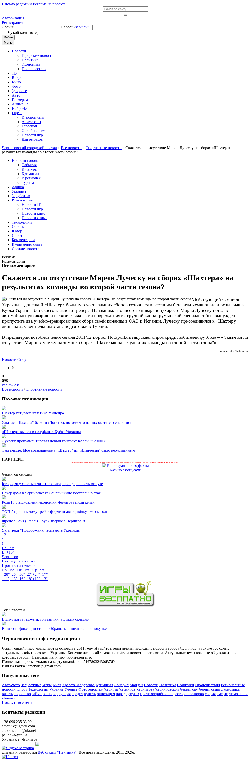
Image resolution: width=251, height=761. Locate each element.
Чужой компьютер (23, 32)
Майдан (136, 685)
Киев (57, 685)
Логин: (8, 27)
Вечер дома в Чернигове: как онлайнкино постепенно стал (51, 493)
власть (7, 694)
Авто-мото (11, 685)
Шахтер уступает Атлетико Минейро (33, 413)
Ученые (70, 689)
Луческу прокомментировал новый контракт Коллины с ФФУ (54, 441)
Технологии (38, 689)
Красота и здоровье (78, 685)
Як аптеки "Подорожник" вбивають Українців (41, 530)
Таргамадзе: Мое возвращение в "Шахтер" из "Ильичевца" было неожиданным (68, 450)
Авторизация (13, 18)
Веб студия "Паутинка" (57, 752)
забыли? (82, 27)
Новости (9, 359)
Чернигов (127, 689)
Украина (56, 689)
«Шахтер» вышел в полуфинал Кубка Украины (41, 432)
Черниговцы (209, 689)
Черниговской (167, 689)
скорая (210, 694)
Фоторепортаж (90, 689)
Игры (47, 685)
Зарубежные (31, 685)
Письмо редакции (17, 4)
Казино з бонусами (125, 470)
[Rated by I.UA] (45, 748)
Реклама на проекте (49, 4)
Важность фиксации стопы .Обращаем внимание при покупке (54, 628)
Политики (185, 685)
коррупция (62, 694)
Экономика (230, 689)
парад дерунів (127, 694)
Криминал (104, 685)
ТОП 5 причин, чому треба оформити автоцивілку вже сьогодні (55, 512)
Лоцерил (121, 685)
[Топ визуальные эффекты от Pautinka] (125, 465)
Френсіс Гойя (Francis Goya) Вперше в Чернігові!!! (44, 521)
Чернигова (145, 689)
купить (90, 694)
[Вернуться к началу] (10, 757)
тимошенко (238, 694)
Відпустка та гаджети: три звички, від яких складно (45, 619)
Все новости (12, 389)
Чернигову (189, 689)
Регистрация (12, 22)
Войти (8, 37)
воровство (22, 694)
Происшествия (207, 685)
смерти (222, 694)
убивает (8, 698)
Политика (167, 685)
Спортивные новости (44, 389)
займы (37, 694)
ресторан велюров (189, 694)
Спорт (22, 359)
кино (47, 694)
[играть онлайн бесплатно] (125, 605)
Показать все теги (17, 702)
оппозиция (106, 694)
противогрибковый (156, 694)
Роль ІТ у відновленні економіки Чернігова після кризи (48, 502)
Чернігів (111, 689)
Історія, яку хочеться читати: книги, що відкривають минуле (52, 484)
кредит (77, 694)
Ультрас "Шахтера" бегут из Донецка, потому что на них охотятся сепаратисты (68, 422)
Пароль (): (76, 27)
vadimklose (11, 385)
